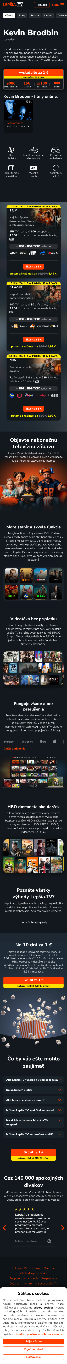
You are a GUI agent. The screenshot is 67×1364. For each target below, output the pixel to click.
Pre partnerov (50, 1278)
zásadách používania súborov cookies (38, 1334)
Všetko (9, 15)
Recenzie (49, 1268)
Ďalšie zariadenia (14, 749)
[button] (4, 1227)
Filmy (22, 15)
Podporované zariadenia (23, 1278)
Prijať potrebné (33, 1349)
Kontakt (27, 1283)
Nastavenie (33, 1357)
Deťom (48, 15)
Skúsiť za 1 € (33, 980)
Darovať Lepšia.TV (46, 1283)
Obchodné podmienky (33, 1273)
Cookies (14, 1283)
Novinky (36, 1268)
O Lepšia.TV (19, 1268)
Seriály (35, 15)
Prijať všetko (33, 1341)
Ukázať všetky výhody (33, 922)
